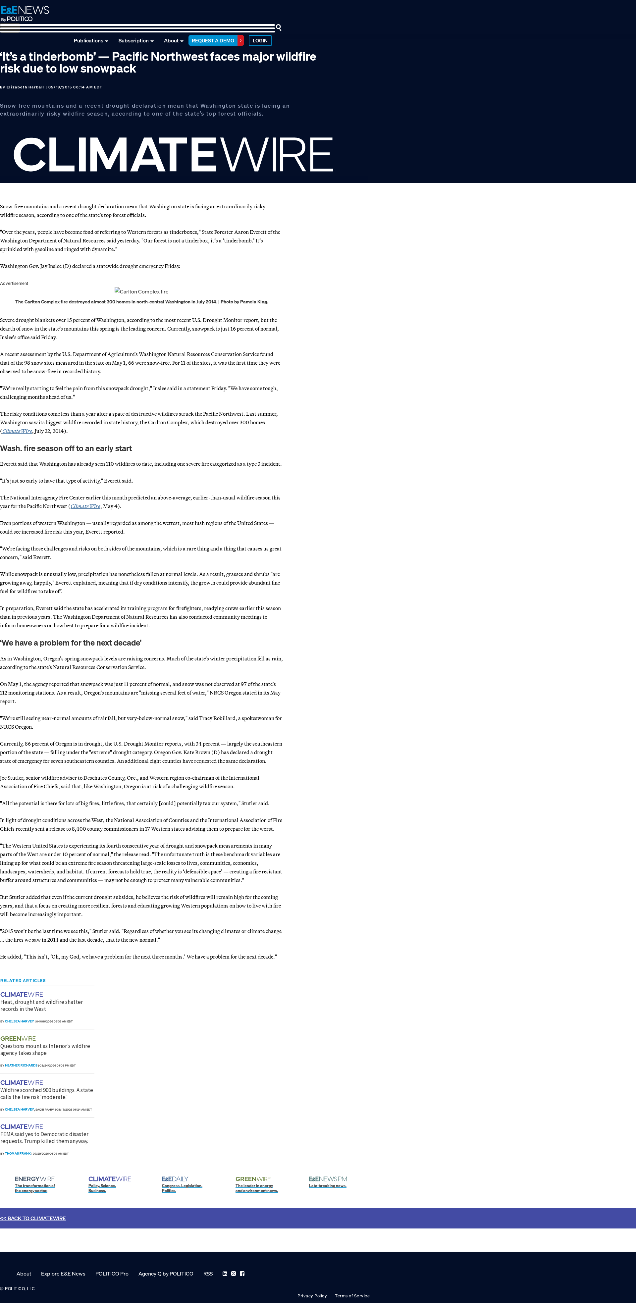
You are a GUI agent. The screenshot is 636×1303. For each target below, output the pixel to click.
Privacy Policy (312, 1296)
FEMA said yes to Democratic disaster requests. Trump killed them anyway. (44, 1137)
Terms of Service (352, 1296)
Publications (88, 40)
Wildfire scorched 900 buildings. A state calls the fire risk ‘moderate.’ (46, 1093)
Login (260, 40)
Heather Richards (21, 1065)
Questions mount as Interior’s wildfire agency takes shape (45, 1049)
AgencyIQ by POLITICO (165, 1273)
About (171, 40)
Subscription (134, 40)
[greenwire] (18, 1038)
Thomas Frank (18, 1153)
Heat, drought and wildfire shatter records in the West (41, 1005)
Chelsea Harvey (19, 1021)
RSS (208, 1273)
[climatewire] (22, 994)
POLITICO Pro (112, 1273)
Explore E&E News (63, 1273)
